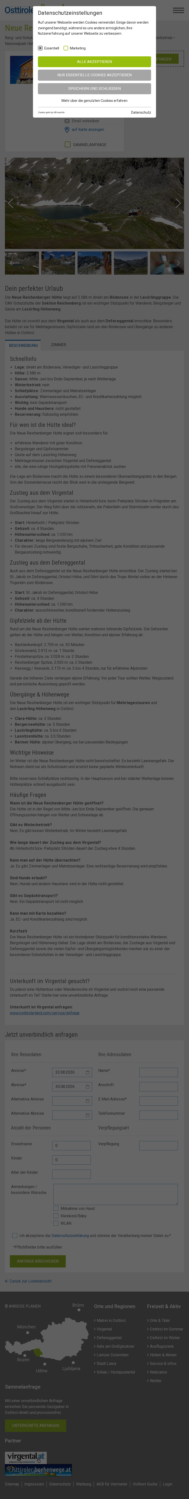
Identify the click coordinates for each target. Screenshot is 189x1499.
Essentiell (51, 48)
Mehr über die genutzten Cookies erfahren (94, 101)
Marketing (78, 48)
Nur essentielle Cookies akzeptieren (94, 75)
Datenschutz (141, 112)
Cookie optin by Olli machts (51, 112)
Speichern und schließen (94, 88)
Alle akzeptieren (94, 62)
